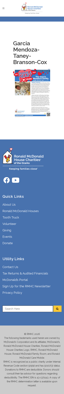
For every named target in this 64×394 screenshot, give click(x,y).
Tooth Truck (10, 217)
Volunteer (9, 224)
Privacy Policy (12, 292)
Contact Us (10, 267)
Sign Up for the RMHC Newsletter (26, 286)
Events (7, 236)
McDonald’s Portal (15, 280)
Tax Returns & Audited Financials (25, 273)
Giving (6, 230)
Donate (7, 243)
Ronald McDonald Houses (20, 211)
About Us (9, 204)
